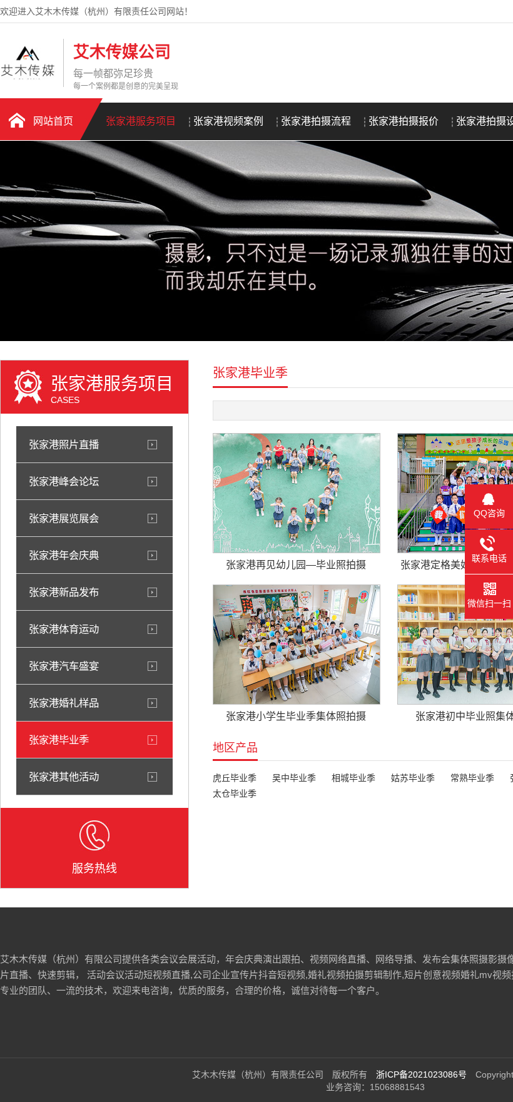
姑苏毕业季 (413, 778)
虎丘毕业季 (234, 778)
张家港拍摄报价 (403, 121)
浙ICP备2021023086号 (421, 1074)
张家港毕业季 (59, 739)
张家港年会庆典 (64, 555)
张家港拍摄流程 (316, 121)
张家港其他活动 (64, 776)
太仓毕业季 (234, 793)
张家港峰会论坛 (64, 481)
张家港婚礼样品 (64, 702)
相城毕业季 (353, 778)
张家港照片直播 (64, 444)
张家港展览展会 (64, 518)
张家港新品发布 (64, 592)
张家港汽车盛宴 (64, 665)
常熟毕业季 (472, 778)
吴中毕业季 (294, 778)
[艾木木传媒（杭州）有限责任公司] (28, 77)
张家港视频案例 (228, 121)
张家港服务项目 (141, 121)
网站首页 (53, 121)
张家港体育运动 (64, 629)
